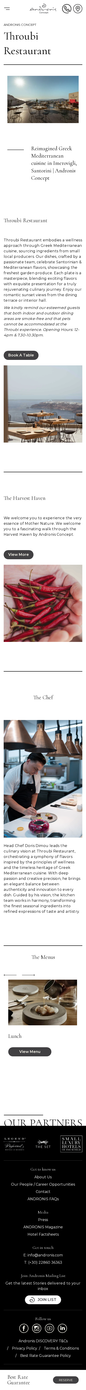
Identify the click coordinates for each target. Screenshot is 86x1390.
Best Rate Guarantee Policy (45, 1355)
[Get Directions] (77, 8)
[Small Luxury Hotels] (71, 1144)
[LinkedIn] (62, 1328)
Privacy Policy (24, 1348)
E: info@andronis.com (43, 1255)
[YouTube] (49, 1328)
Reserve (66, 1380)
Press (43, 1220)
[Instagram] (36, 1328)
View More (18, 554)
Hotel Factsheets (43, 1234)
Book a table (21, 355)
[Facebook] (23, 1328)
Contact (43, 1192)
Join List (47, 1300)
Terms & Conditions (61, 1348)
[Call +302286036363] (66, 8)
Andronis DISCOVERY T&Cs (43, 1341)
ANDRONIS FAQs (43, 1199)
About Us (43, 1177)
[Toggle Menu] (7, 8)
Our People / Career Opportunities (43, 1184)
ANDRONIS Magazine (43, 1227)
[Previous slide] (10, 975)
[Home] (43, 9)
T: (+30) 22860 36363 (43, 1262)
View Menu (29, 1052)
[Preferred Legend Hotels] (15, 1144)
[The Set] (43, 1144)
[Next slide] (28, 975)
